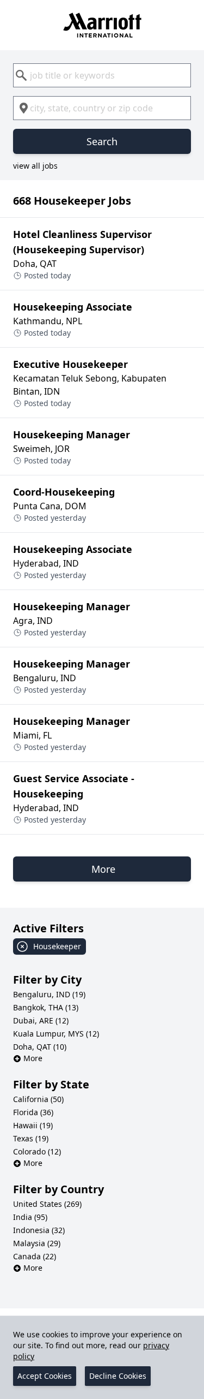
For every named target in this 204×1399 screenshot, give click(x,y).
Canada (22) (34, 1256)
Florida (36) (33, 1112)
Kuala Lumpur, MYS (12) (56, 1033)
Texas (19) (30, 1138)
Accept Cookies (44, 1376)
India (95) (30, 1217)
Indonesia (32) (39, 1230)
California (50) (38, 1099)
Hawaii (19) (33, 1125)
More (32, 1058)
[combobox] (102, 75)
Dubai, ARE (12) (41, 1020)
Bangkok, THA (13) (45, 1007)
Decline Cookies (117, 1376)
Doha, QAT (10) (39, 1046)
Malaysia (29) (36, 1243)
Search (102, 141)
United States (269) (47, 1204)
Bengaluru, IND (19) (49, 994)
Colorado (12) (37, 1151)
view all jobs (35, 165)
